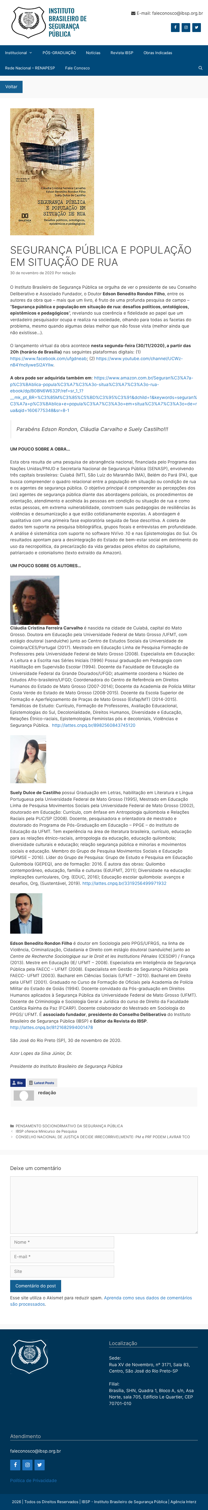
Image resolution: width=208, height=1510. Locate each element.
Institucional (16, 52)
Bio (20, 1083)
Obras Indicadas (158, 52)
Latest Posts (44, 1083)
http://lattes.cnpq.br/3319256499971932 (124, 883)
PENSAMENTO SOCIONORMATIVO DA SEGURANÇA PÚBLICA (69, 1126)
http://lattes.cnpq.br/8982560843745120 (93, 725)
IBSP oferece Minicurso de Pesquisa (46, 1131)
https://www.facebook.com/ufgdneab (48, 358)
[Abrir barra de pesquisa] (200, 68)
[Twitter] (196, 27)
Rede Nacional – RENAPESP (30, 68)
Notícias (93, 52)
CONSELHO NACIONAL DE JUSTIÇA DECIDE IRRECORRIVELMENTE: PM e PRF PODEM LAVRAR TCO (103, 1137)
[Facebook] (175, 27)
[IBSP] (48, 22)
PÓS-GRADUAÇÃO (59, 52)
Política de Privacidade (33, 1480)
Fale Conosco (77, 68)
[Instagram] (186, 27)
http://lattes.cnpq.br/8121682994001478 (51, 1027)
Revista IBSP (122, 52)
